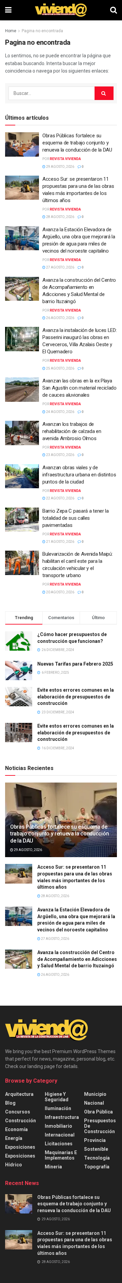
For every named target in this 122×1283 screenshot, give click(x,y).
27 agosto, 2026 (59, 267)
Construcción (20, 1120)
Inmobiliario (58, 1126)
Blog (10, 1103)
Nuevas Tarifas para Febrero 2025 (75, 664)
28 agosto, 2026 (59, 217)
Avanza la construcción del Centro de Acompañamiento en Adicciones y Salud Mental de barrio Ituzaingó (77, 959)
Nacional (94, 1103)
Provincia (95, 1140)
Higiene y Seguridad (56, 1096)
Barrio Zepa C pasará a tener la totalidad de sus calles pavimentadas (75, 518)
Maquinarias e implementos (61, 1155)
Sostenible (96, 1149)
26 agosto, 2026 (59, 318)
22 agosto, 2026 (59, 498)
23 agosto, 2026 (59, 455)
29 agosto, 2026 (59, 167)
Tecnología (97, 1158)
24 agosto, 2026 (59, 412)
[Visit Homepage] (61, 10)
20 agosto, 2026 (59, 592)
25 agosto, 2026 (59, 368)
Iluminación (58, 1108)
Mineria (53, 1166)
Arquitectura (19, 1094)
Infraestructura (62, 1117)
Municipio (95, 1094)
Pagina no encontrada (42, 30)
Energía (13, 1138)
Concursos (17, 1111)
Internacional (60, 1135)
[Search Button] (113, 10)
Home (10, 30)
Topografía (96, 1166)
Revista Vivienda (65, 159)
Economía (16, 1129)
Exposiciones (20, 1147)
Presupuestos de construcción (100, 1126)
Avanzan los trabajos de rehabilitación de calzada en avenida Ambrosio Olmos (71, 431)
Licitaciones (59, 1143)
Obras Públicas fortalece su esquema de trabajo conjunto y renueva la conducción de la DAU (77, 143)
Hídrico (13, 1164)
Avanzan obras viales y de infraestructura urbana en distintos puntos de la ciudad (79, 475)
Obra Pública (98, 1111)
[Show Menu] (8, 10)
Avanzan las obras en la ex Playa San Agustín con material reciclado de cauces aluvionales (79, 388)
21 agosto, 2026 (59, 542)
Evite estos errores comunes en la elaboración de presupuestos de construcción (75, 696)
